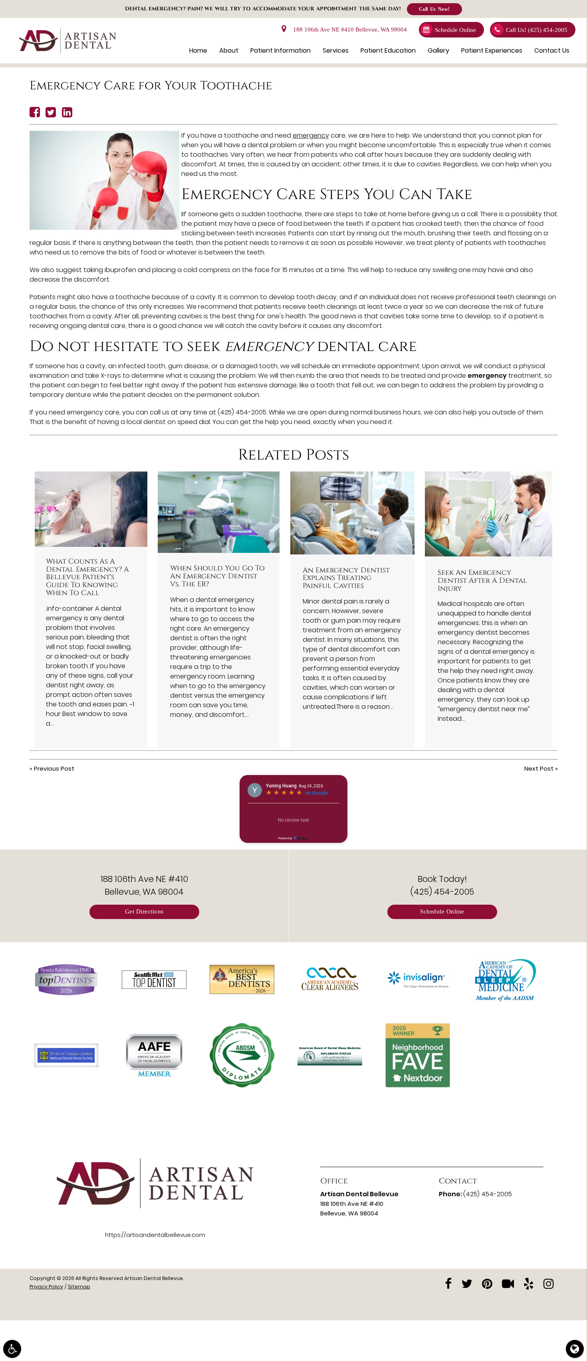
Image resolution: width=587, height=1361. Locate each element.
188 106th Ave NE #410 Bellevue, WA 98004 (348, 29)
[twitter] (466, 1283)
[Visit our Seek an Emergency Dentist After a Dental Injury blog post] (488, 513)
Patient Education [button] (388, 50)
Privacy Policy (46, 1286)
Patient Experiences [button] (491, 50)
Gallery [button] (438, 50)
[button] (12, 1349)
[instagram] (548, 1283)
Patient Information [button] (280, 50)
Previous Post (54, 768)
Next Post (538, 768)
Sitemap (79, 1286)
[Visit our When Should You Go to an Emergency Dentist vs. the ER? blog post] (219, 511)
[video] (508, 1283)
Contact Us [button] (551, 50)
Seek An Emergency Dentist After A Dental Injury (482, 581)
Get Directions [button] (144, 911)
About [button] (228, 50)
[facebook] (448, 1283)
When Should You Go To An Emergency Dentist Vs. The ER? (217, 576)
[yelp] (529, 1283)
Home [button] (198, 50)
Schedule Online (455, 30)
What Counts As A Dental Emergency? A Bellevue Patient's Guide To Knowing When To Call (87, 577)
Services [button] (336, 50)
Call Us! (536, 30)
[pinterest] (487, 1283)
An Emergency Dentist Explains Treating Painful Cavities (346, 578)
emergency (311, 135)
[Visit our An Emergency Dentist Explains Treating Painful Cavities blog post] (352, 512)
